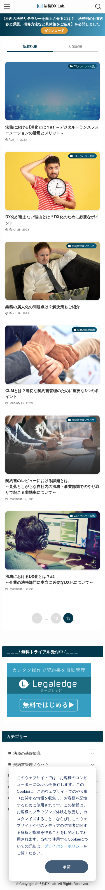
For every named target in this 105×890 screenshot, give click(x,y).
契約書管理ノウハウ (30, 764)
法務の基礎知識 (27, 753)
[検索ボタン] (98, 6)
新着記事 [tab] (30, 46)
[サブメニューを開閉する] (92, 753)
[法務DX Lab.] (52, 6)
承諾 (67, 866)
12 (56, 618)
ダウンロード (54, 30)
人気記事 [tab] (75, 46)
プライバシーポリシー (63, 846)
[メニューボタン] (6, 6)
